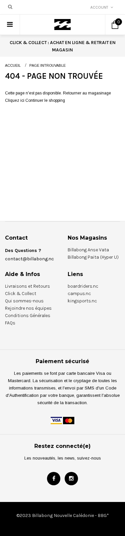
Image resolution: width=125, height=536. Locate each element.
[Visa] (56, 420)
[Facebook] (53, 478)
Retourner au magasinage (87, 93)
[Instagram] (71, 478)
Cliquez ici (15, 100)
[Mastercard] (68, 420)
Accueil (13, 65)
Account (99, 7)
